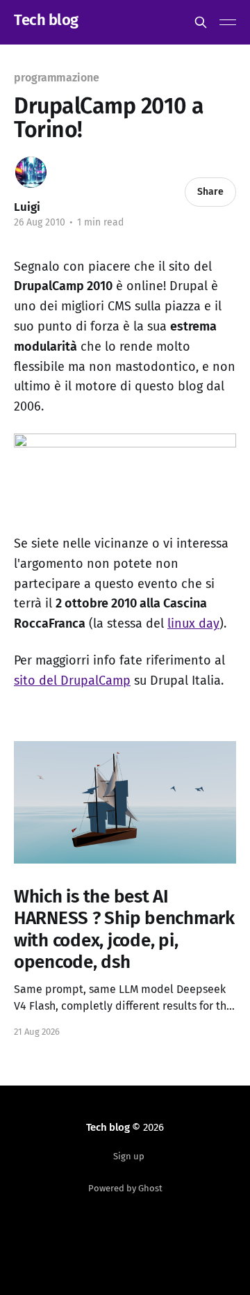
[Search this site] (201, 22)
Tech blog (46, 20)
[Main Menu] (227, 22)
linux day (193, 623)
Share (210, 192)
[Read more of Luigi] (31, 172)
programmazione (56, 77)
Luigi (27, 207)
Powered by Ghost (125, 1188)
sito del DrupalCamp (72, 680)
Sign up (128, 1156)
